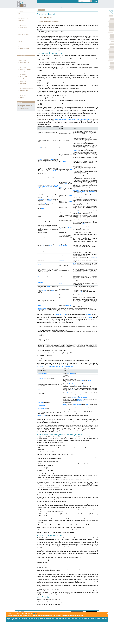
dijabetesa (65, 251)
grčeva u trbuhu (68, 227)
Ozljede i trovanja (20, 51)
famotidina (87, 244)
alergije (70, 169)
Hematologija (20, 32)
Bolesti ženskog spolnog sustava (23, 48)
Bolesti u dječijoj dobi (21, 50)
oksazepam (56, 203)
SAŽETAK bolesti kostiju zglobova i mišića (25, 86)
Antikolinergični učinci (42, 308)
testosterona (67, 258)
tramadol (64, 405)
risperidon (43, 186)
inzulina (41, 251)
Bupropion (65, 404)
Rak (18, 36)
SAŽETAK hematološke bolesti (23, 90)
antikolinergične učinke (60, 314)
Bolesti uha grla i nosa (21, 43)
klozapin (82, 400)
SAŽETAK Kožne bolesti (22, 74)
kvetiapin (51, 186)
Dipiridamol (40, 309)
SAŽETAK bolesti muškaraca (22, 92)
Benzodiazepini (40, 199)
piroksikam (53, 290)
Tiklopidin (39, 305)
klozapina (89, 317)
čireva (69, 245)
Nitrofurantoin (40, 282)
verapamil (80, 394)
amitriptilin (52, 159)
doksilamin (46, 171)
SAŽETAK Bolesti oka (21, 79)
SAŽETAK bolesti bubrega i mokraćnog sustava (25, 88)
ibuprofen (45, 287)
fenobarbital (55, 196)
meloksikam (56, 288)
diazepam (56, 201)
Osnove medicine (20, 11)
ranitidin (50, 245)
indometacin (50, 287)
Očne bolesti (20, 44)
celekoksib (46, 292)
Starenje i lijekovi (20, 102)
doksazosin (40, 133)
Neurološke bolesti (21, 20)
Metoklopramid (76, 190)
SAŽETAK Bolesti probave (22, 67)
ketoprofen (56, 287)
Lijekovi (19, 13)
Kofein (64, 396)
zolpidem (42, 208)
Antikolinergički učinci (42, 415)
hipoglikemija (76, 301)
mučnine (60, 189)
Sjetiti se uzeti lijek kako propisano (23, 108)
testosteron (55, 258)
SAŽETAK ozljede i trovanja (22, 85)
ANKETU (35, 613)
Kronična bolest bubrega (42, 373)
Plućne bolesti (20, 16)
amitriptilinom (49, 200)
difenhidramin (40, 171)
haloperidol (56, 185)
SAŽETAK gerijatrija (21, 97)
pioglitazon (72, 394)
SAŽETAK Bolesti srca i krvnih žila (23, 58)
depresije (64, 161)
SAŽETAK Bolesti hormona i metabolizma (24, 72)
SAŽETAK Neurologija (21, 64)
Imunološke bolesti (21, 37)
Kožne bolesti (20, 41)
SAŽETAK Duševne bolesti (22, 65)
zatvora (64, 255)
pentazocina (52, 147)
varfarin (83, 223)
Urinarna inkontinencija (42, 408)
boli (65, 147)
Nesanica (39, 396)
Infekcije (19, 39)
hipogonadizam (62, 260)
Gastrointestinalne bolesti (22, 25)
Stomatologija (20, 23)
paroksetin (50, 161)
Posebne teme (20, 53)
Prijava (95, 1)
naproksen (44, 290)
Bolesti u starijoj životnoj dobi (22, 55)
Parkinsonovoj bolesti (81, 191)
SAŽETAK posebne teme (22, 95)
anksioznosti (70, 195)
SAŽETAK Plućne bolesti (22, 60)
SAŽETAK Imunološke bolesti (22, 76)
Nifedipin (39, 276)
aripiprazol (56, 186)
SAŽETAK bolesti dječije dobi (22, 83)
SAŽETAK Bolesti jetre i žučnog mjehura (24, 69)
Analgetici (39, 147)
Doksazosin (65, 407)
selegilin (85, 397)
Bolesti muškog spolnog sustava (23, 46)
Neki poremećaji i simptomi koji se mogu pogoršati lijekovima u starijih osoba (55, 366)
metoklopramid (40, 187)
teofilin (82, 397)
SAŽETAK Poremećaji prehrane (23, 71)
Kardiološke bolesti (21, 15)
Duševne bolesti (20, 22)
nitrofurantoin (85, 280)
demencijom (61, 187)
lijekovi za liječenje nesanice (83, 119)
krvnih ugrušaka (62, 221)
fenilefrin (86, 396)
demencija (42, 378)
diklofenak (49, 286)
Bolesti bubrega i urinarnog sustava (23, 30)
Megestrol (39, 264)
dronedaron (78, 392)
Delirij (38, 378)
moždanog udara (68, 305)
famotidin (43, 245)
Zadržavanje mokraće (42, 411)
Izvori (18, 57)
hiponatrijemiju (86, 210)
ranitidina (95, 244)
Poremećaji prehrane (21, 29)
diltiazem (68, 392)
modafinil (78, 397)
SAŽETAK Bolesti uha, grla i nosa (23, 62)
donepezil (71, 383)
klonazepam (47, 201)
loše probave (65, 245)
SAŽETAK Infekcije (21, 78)
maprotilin (79, 404)
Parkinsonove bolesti (66, 177)
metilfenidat (74, 397)
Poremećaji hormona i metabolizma (23, 34)
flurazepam (45, 203)
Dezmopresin (40, 212)
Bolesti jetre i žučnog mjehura (22, 27)
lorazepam (50, 203)
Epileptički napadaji (41, 405)
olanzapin (47, 186)
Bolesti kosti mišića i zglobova (23, 18)
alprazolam (50, 199)
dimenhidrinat (55, 170)
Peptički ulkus (40, 402)
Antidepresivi (40, 159)
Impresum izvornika (21, 9)
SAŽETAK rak (20, 99)
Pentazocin (75, 150)
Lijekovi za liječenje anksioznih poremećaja (65, 119)
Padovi (39, 389)
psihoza (65, 183)
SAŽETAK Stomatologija (22, 81)
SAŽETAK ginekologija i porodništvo (24, 93)
